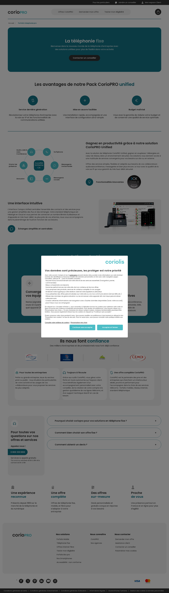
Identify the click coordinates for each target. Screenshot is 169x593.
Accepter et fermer (110, 327)
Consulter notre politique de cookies (57, 322)
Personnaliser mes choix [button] (79, 322)
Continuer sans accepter (82, 327)
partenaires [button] (73, 275)
